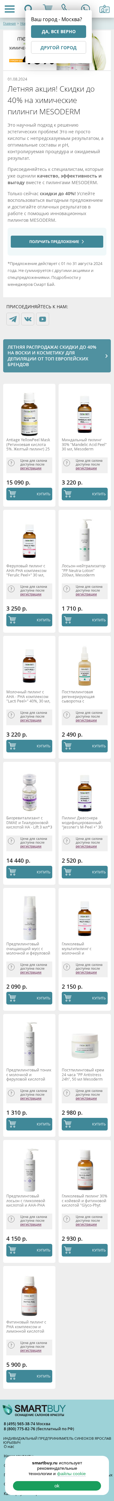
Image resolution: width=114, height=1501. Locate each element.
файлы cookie (71, 1473)
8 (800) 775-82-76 (20, 1429)
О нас (9, 1446)
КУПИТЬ (43, 493)
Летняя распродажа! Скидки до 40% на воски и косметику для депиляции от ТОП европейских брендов (52, 355)
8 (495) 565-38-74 (20, 1423)
